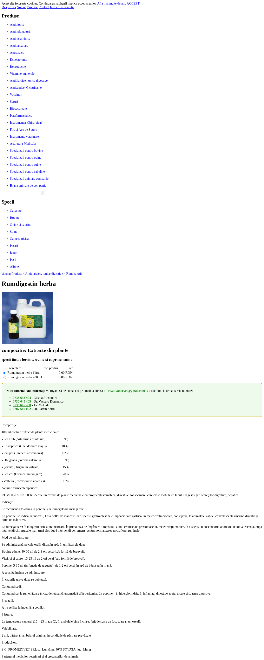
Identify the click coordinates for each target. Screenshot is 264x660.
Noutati (21, 7)
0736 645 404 (22, 397)
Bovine (14, 217)
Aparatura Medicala (23, 143)
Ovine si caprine (20, 224)
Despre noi (9, 7)
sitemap (7, 273)
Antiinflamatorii (20, 31)
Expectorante (18, 59)
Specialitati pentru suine (25, 164)
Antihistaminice (20, 38)
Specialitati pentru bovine (26, 150)
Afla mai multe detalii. (111, 3)
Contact (44, 7)
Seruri (14, 101)
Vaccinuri (16, 94)
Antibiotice (17, 24)
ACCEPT (133, 3)
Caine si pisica (19, 238)
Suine (13, 231)
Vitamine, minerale (22, 73)
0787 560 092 (22, 409)
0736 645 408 (22, 405)
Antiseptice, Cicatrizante (26, 87)
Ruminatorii (74, 273)
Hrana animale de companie (28, 185)
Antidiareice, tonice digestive (29, 80)
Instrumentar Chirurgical (26, 122)
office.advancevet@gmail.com (124, 390)
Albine (14, 266)
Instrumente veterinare (24, 136)
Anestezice (17, 52)
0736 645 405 (22, 401)
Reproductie (18, 66)
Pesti (13, 259)
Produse (32, 7)
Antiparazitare (19, 45)
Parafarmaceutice (21, 115)
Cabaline (15, 210)
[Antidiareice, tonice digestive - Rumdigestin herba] (27, 342)
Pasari (14, 245)
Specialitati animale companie (29, 178)
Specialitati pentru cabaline (27, 171)
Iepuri (14, 252)
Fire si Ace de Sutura (23, 129)
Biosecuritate (18, 108)
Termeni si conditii (62, 7)
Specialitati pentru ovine (25, 157)
